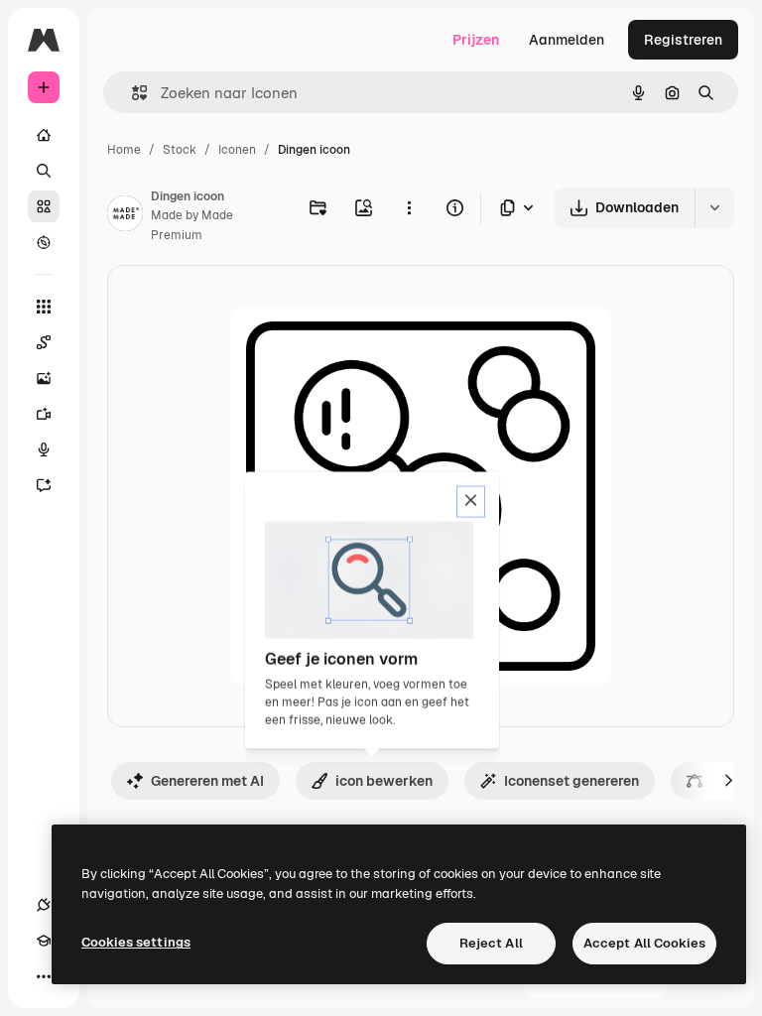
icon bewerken (384, 781)
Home (124, 150)
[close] (470, 502)
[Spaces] (44, 342)
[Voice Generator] (44, 449)
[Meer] (44, 976)
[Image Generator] (44, 378)
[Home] (44, 135)
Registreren (683, 40)
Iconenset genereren (571, 781)
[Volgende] (728, 781)
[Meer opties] (409, 207)
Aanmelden (566, 40)
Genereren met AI (207, 781)
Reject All (491, 943)
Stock (179, 150)
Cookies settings (135, 942)
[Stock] (44, 206)
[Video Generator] (44, 414)
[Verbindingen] (44, 905)
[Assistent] (44, 485)
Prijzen (475, 40)
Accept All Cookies (644, 943)
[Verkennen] (44, 242)
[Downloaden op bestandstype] (518, 208)
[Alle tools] (44, 306)
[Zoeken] (44, 171)
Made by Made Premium (192, 224)
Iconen (237, 150)
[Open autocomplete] (131, 92)
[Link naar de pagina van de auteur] (125, 216)
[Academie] (44, 940)
